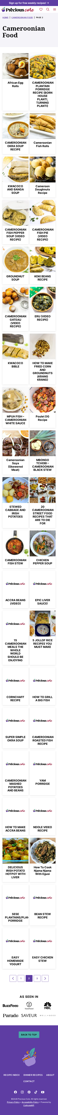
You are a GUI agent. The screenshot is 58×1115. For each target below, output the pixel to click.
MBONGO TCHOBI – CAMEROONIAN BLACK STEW (43, 465)
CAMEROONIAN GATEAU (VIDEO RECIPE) (15, 321)
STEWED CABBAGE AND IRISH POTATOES (15, 511)
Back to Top (29, 1034)
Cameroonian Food (22, 17)
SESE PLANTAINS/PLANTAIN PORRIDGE (20, 917)
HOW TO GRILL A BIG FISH (42, 698)
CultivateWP (28, 1105)
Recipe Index (12, 1075)
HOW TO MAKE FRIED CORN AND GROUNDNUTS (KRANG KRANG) (42, 371)
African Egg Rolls (15, 84)
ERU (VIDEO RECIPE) (43, 318)
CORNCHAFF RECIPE (15, 698)
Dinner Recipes (33, 1075)
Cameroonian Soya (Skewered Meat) (15, 465)
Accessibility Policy (30, 1102)
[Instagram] (22, 1092)
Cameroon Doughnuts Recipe (42, 189)
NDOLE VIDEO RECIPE (42, 829)
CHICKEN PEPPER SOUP (42, 561)
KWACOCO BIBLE (15, 364)
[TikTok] (35, 1092)
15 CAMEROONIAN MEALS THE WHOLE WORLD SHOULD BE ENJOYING (15, 650)
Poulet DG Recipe (42, 418)
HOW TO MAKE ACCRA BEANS (15, 829)
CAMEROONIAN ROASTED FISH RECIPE (43, 740)
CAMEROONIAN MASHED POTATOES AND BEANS (15, 785)
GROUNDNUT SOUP (15, 278)
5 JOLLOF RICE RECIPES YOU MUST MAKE (42, 643)
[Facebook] (15, 1092)
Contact (29, 1081)
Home (5, 17)
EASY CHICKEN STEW (42, 959)
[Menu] (54, 9)
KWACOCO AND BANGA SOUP (15, 189)
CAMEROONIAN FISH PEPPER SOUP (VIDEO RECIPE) (15, 234)
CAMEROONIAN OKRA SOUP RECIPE (15, 146)
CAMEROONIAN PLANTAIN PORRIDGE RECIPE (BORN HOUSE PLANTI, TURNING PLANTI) (43, 94)
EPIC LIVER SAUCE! (42, 601)
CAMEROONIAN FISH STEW (15, 561)
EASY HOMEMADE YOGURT (15, 961)
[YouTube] (42, 1092)
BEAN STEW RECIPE (42, 915)
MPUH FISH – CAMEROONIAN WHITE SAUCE (15, 420)
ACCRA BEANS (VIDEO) (15, 601)
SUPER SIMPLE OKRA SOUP (15, 738)
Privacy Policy (13, 1102)
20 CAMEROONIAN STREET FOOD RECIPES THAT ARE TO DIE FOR (43, 515)
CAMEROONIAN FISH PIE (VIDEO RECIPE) (43, 234)
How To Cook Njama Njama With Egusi (43, 871)
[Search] (47, 9)
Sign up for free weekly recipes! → (29, 2)
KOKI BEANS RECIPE (42, 278)
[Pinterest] (29, 1092)
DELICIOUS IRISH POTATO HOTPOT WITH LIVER (15, 872)
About (50, 1075)
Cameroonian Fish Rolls (43, 144)
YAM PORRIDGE (42, 782)
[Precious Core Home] (17, 9)
